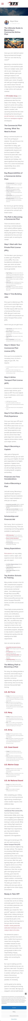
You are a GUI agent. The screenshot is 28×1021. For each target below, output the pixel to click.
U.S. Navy (8, 712)
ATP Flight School (9, 651)
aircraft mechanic (9, 116)
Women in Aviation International (12, 538)
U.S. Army (8, 730)
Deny (14, 1011)
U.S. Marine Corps (11, 765)
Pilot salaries (8, 553)
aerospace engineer (17, 118)
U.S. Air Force (9, 692)
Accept (14, 1007)
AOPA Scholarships (10, 535)
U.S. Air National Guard (13, 780)
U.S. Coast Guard (11, 747)
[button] (26, 993)
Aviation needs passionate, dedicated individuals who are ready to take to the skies (13, 928)
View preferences (14, 1016)
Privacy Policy (14, 1019)
